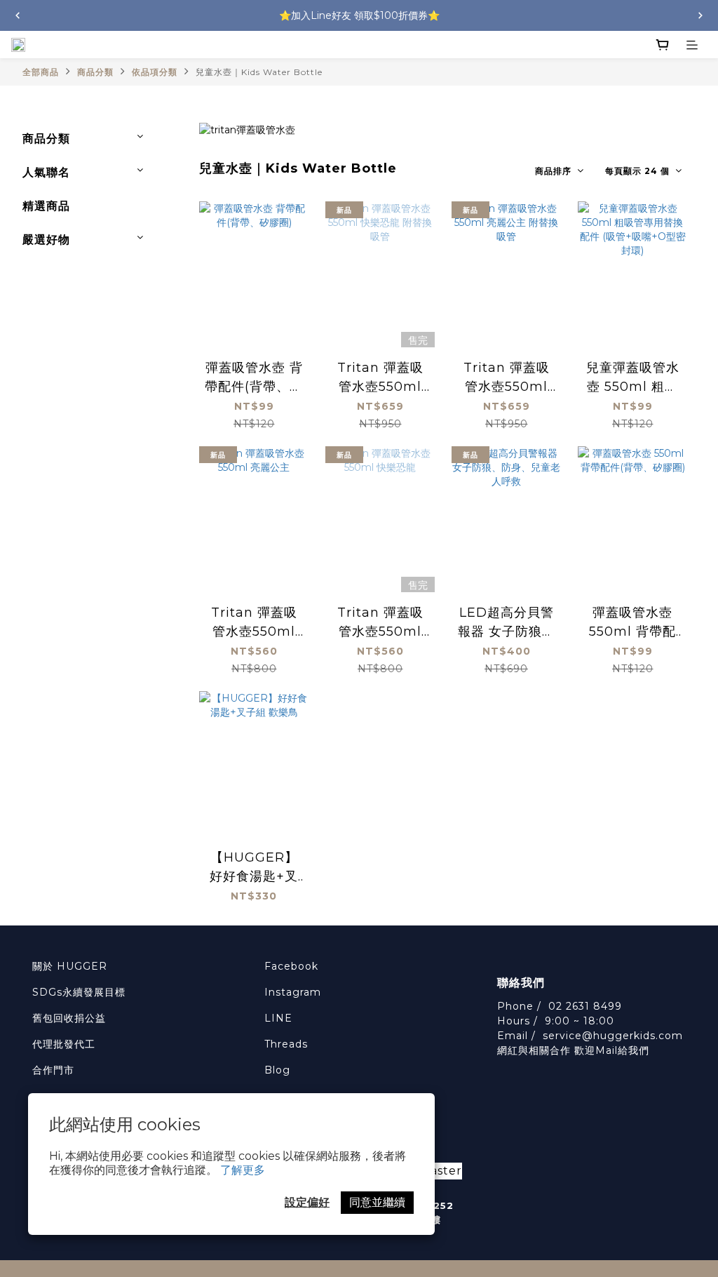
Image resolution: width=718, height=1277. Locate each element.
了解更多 (242, 1170)
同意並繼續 (377, 1202)
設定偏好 (307, 1202)
